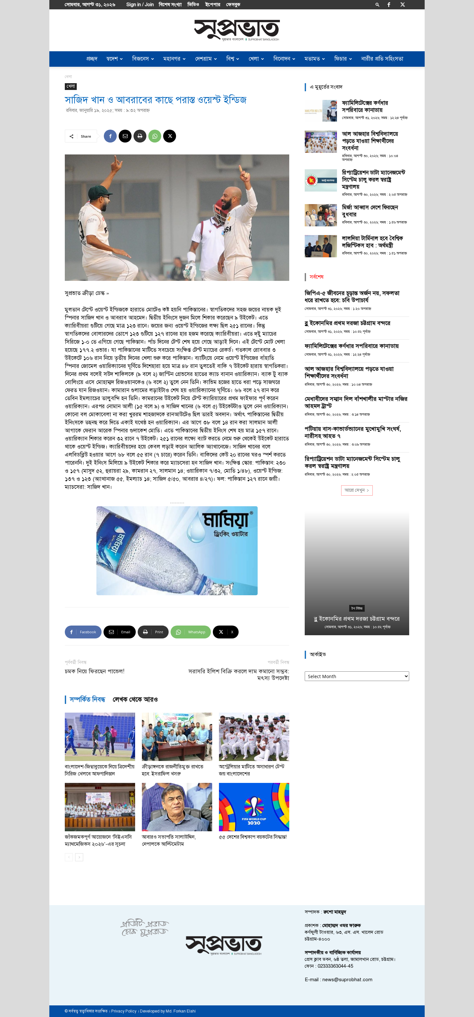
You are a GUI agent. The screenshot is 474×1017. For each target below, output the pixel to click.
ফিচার (340, 58)
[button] (377, 4)
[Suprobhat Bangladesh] (237, 30)
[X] (402, 4)
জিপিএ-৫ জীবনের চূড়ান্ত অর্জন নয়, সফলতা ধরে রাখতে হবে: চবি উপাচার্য (352, 297)
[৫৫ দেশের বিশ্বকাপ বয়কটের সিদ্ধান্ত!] (254, 807)
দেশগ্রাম (203, 58)
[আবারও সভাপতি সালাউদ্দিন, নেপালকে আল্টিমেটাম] (177, 807)
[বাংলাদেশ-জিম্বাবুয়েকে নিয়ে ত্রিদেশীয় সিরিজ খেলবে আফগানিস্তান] (100, 737)
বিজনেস (140, 58)
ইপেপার (212, 4)
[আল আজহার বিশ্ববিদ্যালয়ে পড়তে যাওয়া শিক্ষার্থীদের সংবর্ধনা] (321, 142)
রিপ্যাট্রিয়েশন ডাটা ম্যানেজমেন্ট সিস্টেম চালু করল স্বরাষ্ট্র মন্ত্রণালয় (373, 179)
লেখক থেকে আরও (135, 700)
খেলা (254, 58)
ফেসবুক (233, 4)
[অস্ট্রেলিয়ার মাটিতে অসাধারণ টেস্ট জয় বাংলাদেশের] (254, 737)
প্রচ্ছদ (91, 58)
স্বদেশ (112, 58)
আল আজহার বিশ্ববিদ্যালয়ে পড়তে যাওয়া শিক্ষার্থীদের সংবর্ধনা (370, 141)
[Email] (125, 136)
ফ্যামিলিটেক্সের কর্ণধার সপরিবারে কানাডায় (365, 107)
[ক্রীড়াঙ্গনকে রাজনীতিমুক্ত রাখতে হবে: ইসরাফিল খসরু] (177, 737)
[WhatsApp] (154, 136)
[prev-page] (69, 857)
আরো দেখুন (355, 490)
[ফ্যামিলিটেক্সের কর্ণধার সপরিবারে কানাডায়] (321, 111)
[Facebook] (388, 4)
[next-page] (79, 857)
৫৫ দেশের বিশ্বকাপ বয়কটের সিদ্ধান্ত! (253, 837)
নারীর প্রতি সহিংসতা (382, 58)
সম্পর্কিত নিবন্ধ (87, 700)
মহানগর (172, 58)
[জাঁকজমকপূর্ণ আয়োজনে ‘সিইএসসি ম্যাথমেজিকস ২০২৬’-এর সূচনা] (100, 807)
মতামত (312, 58)
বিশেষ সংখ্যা (170, 4)
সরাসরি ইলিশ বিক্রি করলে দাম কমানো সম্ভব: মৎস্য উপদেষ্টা (239, 675)
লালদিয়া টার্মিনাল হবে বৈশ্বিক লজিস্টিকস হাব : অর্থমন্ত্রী (372, 242)
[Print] (139, 136)
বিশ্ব (230, 58)
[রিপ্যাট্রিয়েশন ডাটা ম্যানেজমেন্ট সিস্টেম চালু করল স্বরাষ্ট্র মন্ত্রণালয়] (321, 180)
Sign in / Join (140, 4)
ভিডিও (193, 4)
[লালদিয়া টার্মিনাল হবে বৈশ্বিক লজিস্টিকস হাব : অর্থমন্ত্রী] (321, 246)
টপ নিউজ (356, 608)
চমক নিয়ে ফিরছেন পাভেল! (94, 671)
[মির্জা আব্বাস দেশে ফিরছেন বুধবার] (321, 215)
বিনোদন (281, 58)
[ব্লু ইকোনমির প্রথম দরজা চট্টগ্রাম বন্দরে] (357, 573)
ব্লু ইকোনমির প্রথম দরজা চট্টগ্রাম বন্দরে (347, 323)
